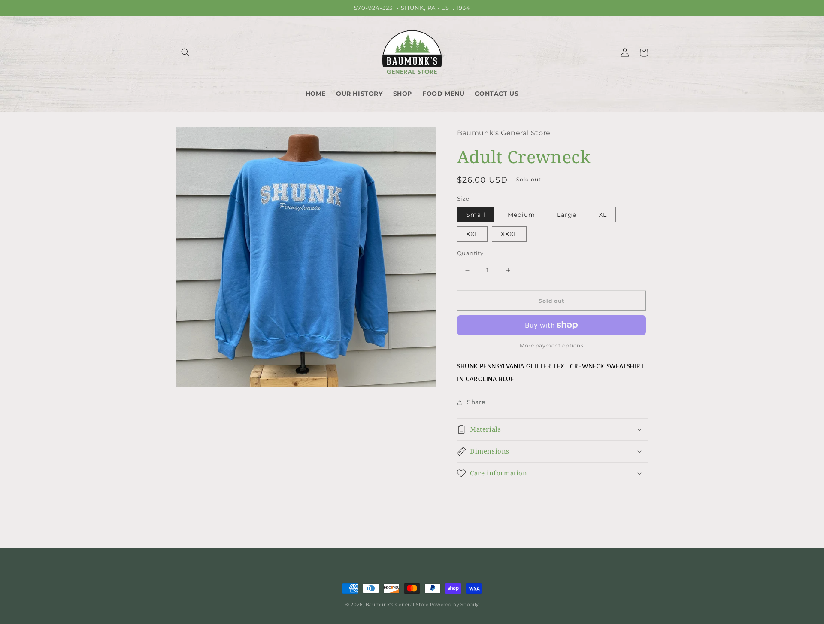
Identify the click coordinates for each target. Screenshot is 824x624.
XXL (472, 234)
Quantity (470, 253)
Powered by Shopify (454, 604)
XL (603, 215)
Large (566, 215)
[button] (185, 52)
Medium (521, 215)
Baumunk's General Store (397, 604)
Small (475, 215)
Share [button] (476, 402)
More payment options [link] (551, 345)
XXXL (509, 234)
